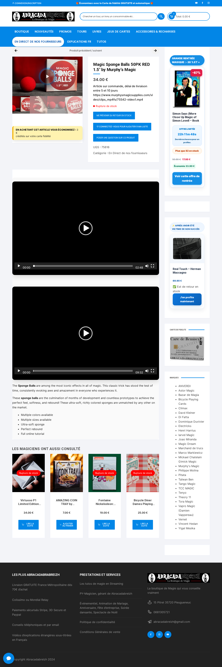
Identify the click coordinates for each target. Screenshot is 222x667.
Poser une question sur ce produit (116, 137)
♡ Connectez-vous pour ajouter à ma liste (122, 126)
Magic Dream (187, 444)
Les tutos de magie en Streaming (101, 583)
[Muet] (147, 266)
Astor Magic (186, 390)
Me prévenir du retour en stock (114, 115)
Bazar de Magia (188, 395)
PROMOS (65, 32)
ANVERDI (184, 386)
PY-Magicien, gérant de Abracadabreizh (106, 593)
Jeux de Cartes (118, 32)
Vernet (182, 519)
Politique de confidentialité (97, 622)
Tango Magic (186, 483)
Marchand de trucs (190, 448)
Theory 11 (184, 497)
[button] (76, 62)
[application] (85, 228)
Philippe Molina (188, 470)
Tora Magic (185, 501)
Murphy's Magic (188, 466)
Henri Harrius (187, 430)
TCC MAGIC (186, 488)
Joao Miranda (187, 439)
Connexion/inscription (27, 3)
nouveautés (44, 32)
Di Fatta (183, 417)
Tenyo (182, 492)
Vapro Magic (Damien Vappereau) (186, 510)
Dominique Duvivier (191, 421)
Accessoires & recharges (156, 32)
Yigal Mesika (186, 528)
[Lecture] (19, 266)
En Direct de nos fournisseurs (38, 42)
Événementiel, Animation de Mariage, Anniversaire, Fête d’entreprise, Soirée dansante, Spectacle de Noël (104, 608)
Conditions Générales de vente (100, 632)
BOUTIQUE (22, 32)
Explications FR (79, 42)
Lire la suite (30, 524)
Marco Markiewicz (190, 452)
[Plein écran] (152, 266)
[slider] (83, 266)
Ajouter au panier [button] (67, 524)
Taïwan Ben (185, 479)
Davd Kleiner (186, 412)
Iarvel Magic (186, 435)
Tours (82, 32)
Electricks (184, 426)
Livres (96, 32)
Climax (182, 408)
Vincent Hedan (188, 523)
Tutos (101, 42)
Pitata (182, 475)
